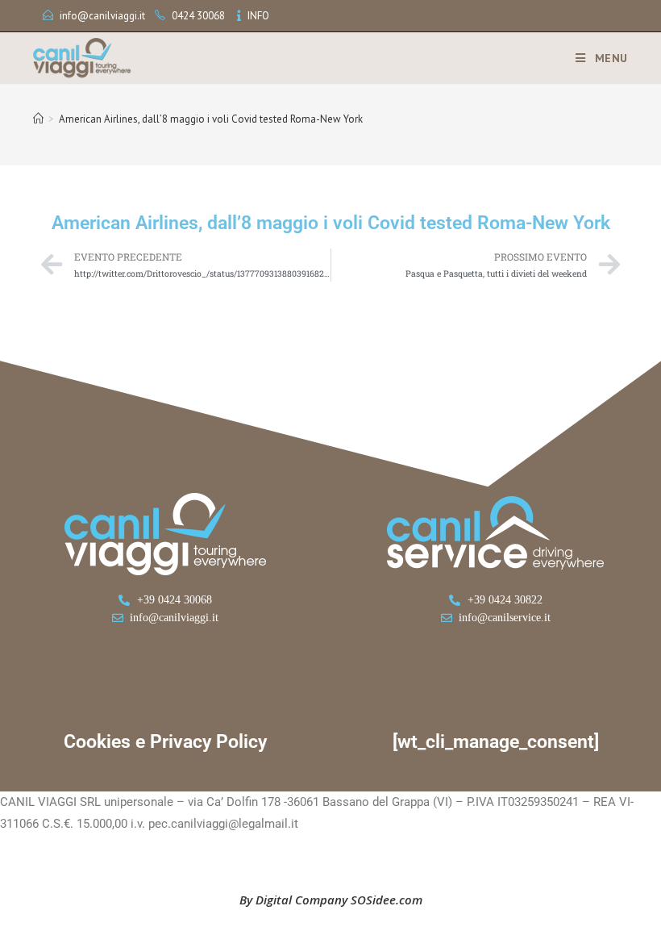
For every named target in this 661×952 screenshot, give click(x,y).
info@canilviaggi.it (102, 16)
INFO (258, 16)
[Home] (38, 119)
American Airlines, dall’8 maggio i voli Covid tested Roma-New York (211, 119)
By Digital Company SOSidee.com (330, 899)
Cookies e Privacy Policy (165, 742)
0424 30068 (198, 16)
